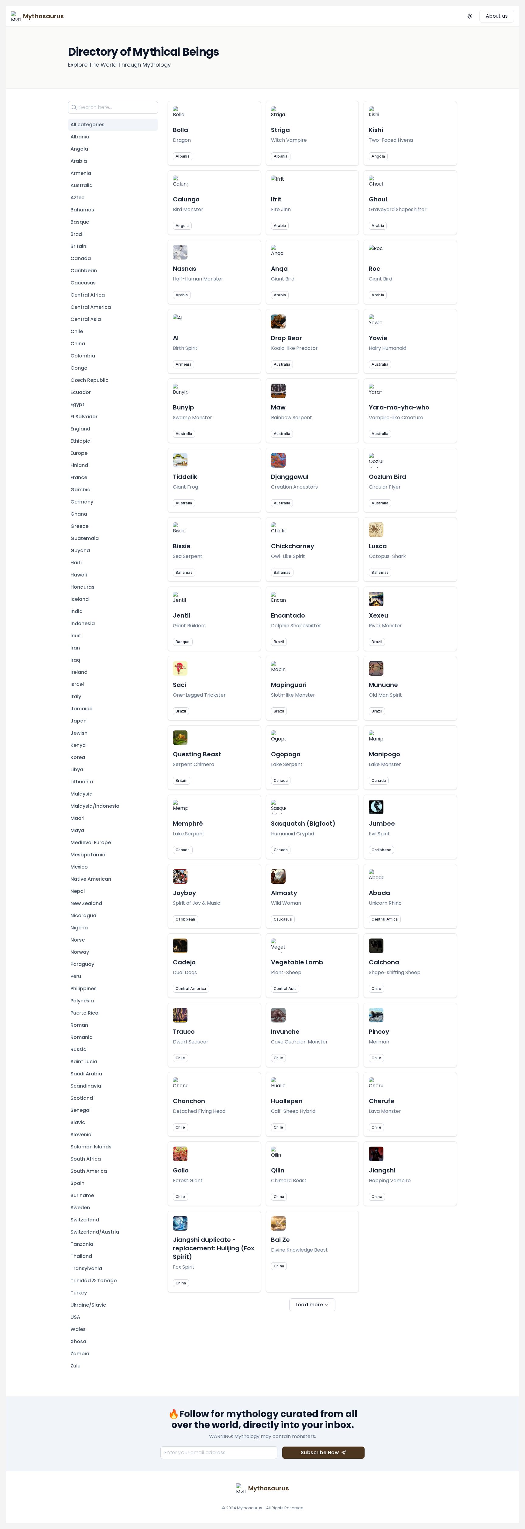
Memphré (188, 823)
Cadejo (184, 962)
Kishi (376, 130)
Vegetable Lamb (297, 962)
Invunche (285, 1031)
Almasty (284, 893)
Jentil (181, 615)
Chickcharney (292, 546)
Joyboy (184, 893)
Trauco (184, 1031)
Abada (379, 893)
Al (176, 338)
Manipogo (384, 754)
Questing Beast (197, 754)
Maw (278, 407)
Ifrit (276, 199)
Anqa (279, 268)
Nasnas (184, 268)
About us (497, 15)
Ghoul (378, 199)
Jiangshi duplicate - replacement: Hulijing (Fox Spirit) (213, 1248)
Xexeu (378, 615)
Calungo (186, 199)
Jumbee (382, 823)
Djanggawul (289, 476)
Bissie (181, 546)
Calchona (384, 962)
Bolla (180, 130)
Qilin (277, 1170)
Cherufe (381, 1101)
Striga (280, 130)
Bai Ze (280, 1239)
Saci (179, 685)
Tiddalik (185, 476)
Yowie (378, 338)
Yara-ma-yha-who (399, 407)
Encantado (288, 615)
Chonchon (189, 1101)
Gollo (181, 1170)
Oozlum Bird (387, 476)
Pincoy (379, 1031)
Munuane (383, 685)
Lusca (378, 546)
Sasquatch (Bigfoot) (303, 823)
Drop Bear (286, 338)
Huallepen (287, 1101)
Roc (374, 268)
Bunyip (183, 407)
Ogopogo (285, 754)
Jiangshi (382, 1170)
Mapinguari (289, 685)
